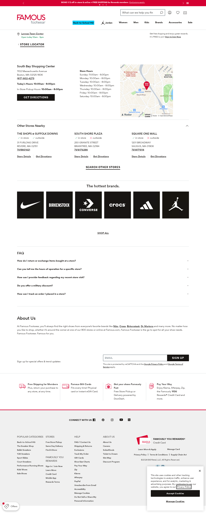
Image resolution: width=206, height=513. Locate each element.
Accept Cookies (175, 493)
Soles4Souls (108, 450)
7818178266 (81, 149)
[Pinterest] (103, 421)
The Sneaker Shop (25, 446)
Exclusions (79, 450)
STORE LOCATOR (32, 44)
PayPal (77, 481)
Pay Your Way (164, 384)
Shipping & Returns (83, 446)
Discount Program (111, 461)
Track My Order (81, 454)
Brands (159, 22)
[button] (137, 2)
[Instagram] (112, 421)
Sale (190, 22)
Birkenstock (133, 326)
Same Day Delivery (54, 446)
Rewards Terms (53, 482)
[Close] (199, 471)
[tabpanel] (103, 1)
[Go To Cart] (185, 12)
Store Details (24, 156)
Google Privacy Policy (154, 364)
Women (123, 22)
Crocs (122, 326)
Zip (75, 469)
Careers (106, 446)
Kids (146, 22)
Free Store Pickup (54, 442)
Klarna (77, 473)
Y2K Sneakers (23, 454)
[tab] (99, 4)
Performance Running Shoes (30, 465)
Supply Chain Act (179, 454)
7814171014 (138, 149)
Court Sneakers (24, 461)
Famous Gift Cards (81, 384)
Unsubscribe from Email (85, 485)
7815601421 (23, 149)
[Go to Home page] (31, 19)
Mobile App (51, 478)
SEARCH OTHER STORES (103, 167)
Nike (115, 326)
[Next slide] (183, 3)
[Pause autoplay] (187, 3)
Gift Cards (79, 458)
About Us (107, 442)
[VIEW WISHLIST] (177, 12)
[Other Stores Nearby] (187, 125)
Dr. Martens (147, 326)
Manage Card (173, 449)
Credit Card (51, 474)
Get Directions (36, 97)
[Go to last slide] (23, 3)
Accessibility (80, 489)
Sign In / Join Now (54, 466)
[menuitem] (83, 25)
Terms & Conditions (159, 454)
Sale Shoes (22, 473)
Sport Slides (22, 458)
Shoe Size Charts (82, 461)
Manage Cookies (82, 493)
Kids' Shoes (22, 469)
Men (135, 22)
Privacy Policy (140, 454)
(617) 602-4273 (25, 78)
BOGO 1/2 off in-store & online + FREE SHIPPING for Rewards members (94, 2)
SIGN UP (178, 357)
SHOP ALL (103, 233)
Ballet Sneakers (24, 450)
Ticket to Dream (110, 454)
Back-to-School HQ (26, 442)
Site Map (107, 458)
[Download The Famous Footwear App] (129, 420)
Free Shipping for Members (43, 384)
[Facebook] (94, 421)
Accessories (175, 22)
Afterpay (78, 477)
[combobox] (142, 12)
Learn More (51, 470)
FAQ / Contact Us (82, 442)
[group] (30, 205)
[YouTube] (121, 421)
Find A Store (51, 450)
